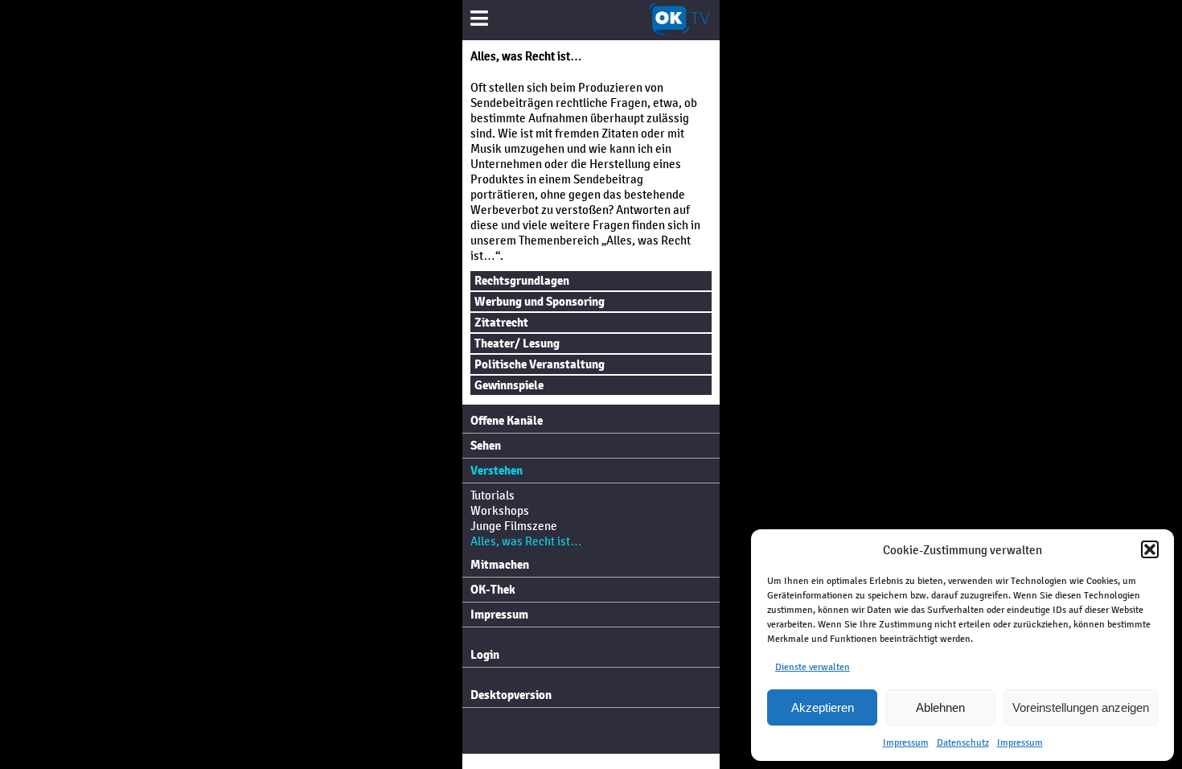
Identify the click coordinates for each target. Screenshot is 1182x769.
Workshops (499, 510)
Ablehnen (940, 707)
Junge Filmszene (513, 525)
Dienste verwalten (812, 666)
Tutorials (492, 495)
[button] (1150, 549)
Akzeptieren (822, 707)
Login (484, 655)
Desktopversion (511, 695)
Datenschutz (963, 742)
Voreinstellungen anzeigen (1080, 707)
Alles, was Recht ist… (526, 541)
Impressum (906, 742)
